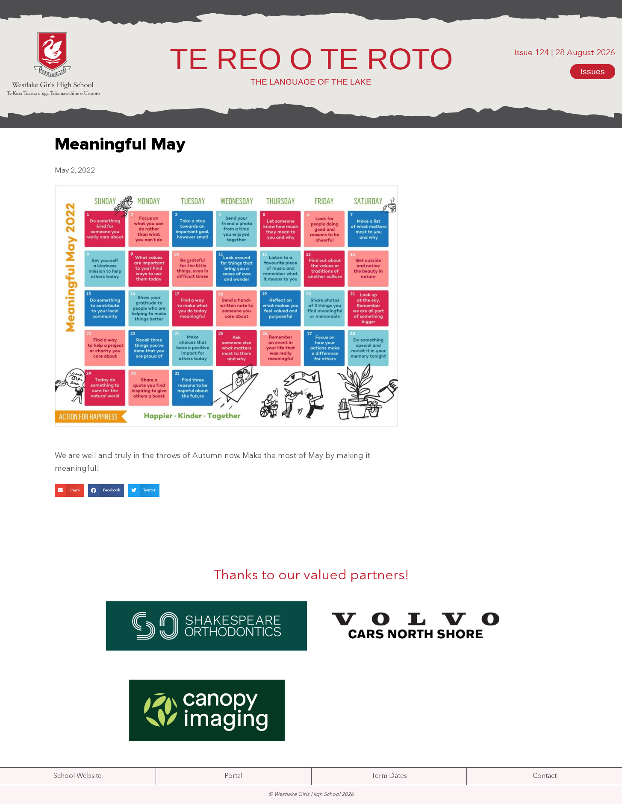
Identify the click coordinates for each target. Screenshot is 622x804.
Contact (545, 776)
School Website (77, 776)
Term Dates (389, 776)
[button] (69, 490)
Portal (233, 776)
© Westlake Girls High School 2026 (311, 794)
